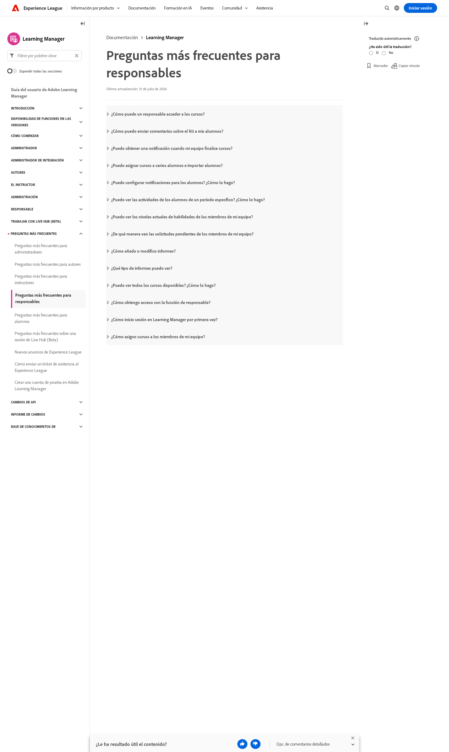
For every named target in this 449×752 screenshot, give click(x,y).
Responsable (22, 209)
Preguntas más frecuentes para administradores (41, 249)
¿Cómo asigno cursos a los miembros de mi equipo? (158, 336)
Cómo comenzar (25, 136)
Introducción (23, 108)
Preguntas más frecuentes (34, 234)
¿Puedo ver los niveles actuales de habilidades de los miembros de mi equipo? (182, 217)
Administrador (24, 148)
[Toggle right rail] (366, 24)
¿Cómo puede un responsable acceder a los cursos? (158, 114)
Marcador (381, 65)
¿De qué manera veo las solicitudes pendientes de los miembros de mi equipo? (182, 234)
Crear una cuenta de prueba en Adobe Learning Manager (47, 385)
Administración (24, 197)
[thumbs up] (242, 744)
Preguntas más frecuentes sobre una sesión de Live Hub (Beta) (45, 337)
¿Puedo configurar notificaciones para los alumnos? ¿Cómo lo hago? (173, 182)
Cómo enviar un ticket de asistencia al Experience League (46, 367)
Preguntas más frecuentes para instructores (41, 279)
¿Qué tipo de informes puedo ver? (141, 268)
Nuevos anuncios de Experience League (48, 352)
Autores (18, 172)
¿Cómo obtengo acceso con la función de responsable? (160, 302)
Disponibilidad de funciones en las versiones (41, 122)
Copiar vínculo (409, 65)
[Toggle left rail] (82, 24)
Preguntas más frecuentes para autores (48, 264)
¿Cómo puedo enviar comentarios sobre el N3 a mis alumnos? (167, 131)
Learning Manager (165, 37)
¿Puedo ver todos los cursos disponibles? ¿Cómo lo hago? (163, 285)
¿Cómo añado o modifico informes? (143, 251)
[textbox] (44, 55)
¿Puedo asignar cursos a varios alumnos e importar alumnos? (167, 165)
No (391, 52)
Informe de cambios (28, 414)
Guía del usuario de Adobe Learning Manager (44, 93)
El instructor (23, 185)
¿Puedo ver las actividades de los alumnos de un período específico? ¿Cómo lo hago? (188, 199)
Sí (377, 52)
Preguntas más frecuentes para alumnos (41, 318)
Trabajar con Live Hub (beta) (36, 221)
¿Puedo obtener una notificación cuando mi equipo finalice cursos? (171, 148)
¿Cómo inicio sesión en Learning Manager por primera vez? (164, 319)
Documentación (122, 37)
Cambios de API (23, 402)
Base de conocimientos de (33, 426)
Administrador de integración (37, 160)
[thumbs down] (255, 744)
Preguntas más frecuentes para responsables (43, 298)
